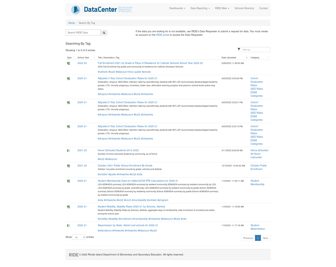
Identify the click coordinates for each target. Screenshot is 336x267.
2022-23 (82, 63)
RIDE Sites (221, 8)
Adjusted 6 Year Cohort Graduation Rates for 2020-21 (128, 126)
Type (69, 57)
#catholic (103, 71)
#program (163, 200)
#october (103, 174)
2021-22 (82, 150)
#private (146, 71)
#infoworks (114, 94)
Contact (263, 8)
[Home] (101, 10)
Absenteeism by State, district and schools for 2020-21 (128, 225)
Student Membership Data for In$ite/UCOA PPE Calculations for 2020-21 (138, 180)
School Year (83, 57)
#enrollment (125, 218)
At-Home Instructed (256, 155)
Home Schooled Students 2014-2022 (118, 150)
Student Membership (257, 182)
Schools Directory (244, 8)
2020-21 (82, 78)
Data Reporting (199, 8)
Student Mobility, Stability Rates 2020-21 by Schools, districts (131, 206)
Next (265, 238)
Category (255, 57)
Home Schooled (259, 150)
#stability (113, 218)
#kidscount (122, 71)
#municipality (139, 200)
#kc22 (111, 71)
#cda (139, 174)
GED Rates (257, 88)
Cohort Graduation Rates (257, 81)
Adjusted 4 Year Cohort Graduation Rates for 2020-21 (128, 78)
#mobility (103, 218)
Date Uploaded (229, 57)
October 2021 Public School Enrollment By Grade (125, 165)
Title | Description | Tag (108, 57)
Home (71, 23)
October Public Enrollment (259, 167)
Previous (248, 238)
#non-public (134, 71)
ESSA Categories (257, 93)
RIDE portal (162, 34)
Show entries (80, 237)
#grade (112, 174)
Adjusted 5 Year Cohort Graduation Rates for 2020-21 (128, 102)
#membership (140, 218)
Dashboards (176, 8)
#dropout (103, 94)
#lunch (127, 200)
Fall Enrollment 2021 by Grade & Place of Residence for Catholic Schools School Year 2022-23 (150, 63)
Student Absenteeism (258, 226)
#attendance (105, 230)
